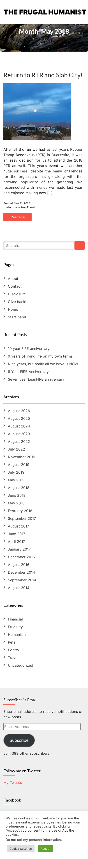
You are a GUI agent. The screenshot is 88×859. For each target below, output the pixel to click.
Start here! (17, 317)
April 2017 (16, 541)
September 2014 (22, 580)
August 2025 (19, 418)
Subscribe (19, 740)
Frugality (15, 627)
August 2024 (19, 426)
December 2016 (21, 557)
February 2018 (20, 510)
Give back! (17, 301)
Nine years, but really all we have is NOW (43, 364)
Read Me (18, 217)
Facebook (12, 799)
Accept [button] (46, 848)
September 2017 (22, 518)
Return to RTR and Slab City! (43, 75)
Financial (15, 619)
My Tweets (12, 782)
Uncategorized (20, 665)
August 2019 (18, 464)
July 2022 (16, 449)
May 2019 (16, 480)
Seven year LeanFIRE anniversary (36, 379)
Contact (15, 286)
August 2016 (18, 564)
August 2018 (18, 487)
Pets (11, 642)
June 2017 (16, 534)
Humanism (18, 207)
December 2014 (21, 572)
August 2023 (19, 434)
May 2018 (16, 503)
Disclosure (17, 294)
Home (13, 309)
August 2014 (18, 587)
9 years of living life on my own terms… (42, 356)
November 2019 (21, 457)
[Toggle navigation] (79, 12)
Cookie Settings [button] (20, 848)
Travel (31, 207)
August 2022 (19, 441)
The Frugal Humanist (24, 12)
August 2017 (18, 526)
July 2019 (16, 472)
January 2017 (19, 549)
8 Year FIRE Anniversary (28, 371)
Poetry (13, 650)
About (13, 278)
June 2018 (16, 495)
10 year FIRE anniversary (29, 348)
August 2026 (19, 410)
